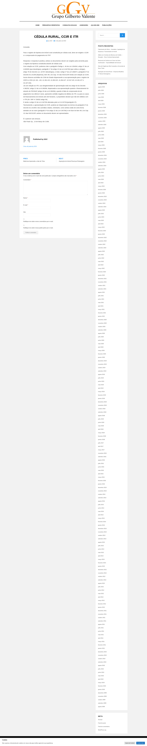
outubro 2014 (101, 494)
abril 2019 (100, 388)
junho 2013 (101, 549)
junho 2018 (101, 422)
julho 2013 (101, 545)
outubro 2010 (101, 658)
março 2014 (101, 518)
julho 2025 (101, 131)
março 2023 (101, 227)
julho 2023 (101, 213)
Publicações (107, 25)
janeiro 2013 (101, 566)
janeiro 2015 (101, 484)
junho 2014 (101, 508)
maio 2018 (101, 425)
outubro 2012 (101, 576)
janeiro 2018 (101, 439)
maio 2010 (101, 675)
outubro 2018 (101, 408)
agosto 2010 (101, 665)
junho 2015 (101, 467)
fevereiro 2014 (102, 521)
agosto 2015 (101, 460)
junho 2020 (101, 340)
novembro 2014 (102, 491)
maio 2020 (101, 343)
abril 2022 (100, 265)
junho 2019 (101, 381)
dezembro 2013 (102, 528)
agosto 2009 (101, 706)
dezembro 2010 (102, 651)
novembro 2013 (102, 532)
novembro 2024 (102, 158)
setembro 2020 (102, 330)
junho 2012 (101, 590)
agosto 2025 (101, 128)
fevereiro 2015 (102, 480)
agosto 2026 (101, 87)
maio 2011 (101, 634)
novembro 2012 (102, 573)
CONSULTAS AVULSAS (70, 25)
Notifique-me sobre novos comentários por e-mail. (38, 221)
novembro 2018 (102, 405)
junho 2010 (101, 672)
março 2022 (101, 268)
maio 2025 (101, 138)
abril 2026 (100, 100)
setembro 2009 (102, 703)
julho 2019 (101, 378)
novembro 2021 (102, 282)
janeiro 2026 (101, 111)
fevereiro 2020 (102, 354)
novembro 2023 (102, 200)
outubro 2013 (101, 535)
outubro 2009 (101, 699)
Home (37, 25)
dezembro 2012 (102, 569)
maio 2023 (101, 220)
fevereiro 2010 (102, 686)
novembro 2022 (102, 241)
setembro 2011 (102, 621)
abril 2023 (100, 223)
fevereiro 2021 (102, 312)
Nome (25, 198)
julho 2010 (101, 669)
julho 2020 (101, 336)
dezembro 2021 (102, 278)
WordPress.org (102, 730)
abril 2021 (100, 306)
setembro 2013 (102, 538)
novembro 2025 (102, 117)
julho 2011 (101, 627)
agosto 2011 (101, 624)
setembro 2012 (102, 580)
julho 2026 (101, 90)
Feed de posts (102, 723)
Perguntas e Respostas (51, 25)
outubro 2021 (101, 285)
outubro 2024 (101, 162)
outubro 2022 (101, 244)
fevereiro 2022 (102, 271)
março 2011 (101, 641)
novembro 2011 (102, 614)
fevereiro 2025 (102, 148)
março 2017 (101, 449)
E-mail (25, 205)
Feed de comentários (104, 726)
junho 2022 (101, 258)
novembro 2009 (102, 696)
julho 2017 (101, 443)
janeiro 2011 (101, 648)
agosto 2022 (101, 251)
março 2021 (101, 309)
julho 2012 (101, 586)
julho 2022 (101, 254)
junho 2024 (101, 176)
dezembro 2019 (102, 360)
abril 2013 (100, 556)
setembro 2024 (102, 165)
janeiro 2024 (101, 193)
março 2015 (101, 477)
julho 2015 (101, 463)
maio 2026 (101, 97)
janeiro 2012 (101, 607)
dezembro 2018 (102, 402)
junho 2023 (101, 217)
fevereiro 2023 (102, 230)
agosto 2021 (101, 292)
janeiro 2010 (101, 689)
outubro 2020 (101, 326)
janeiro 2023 (101, 234)
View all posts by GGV (30, 146)
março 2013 (101, 559)
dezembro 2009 (102, 693)
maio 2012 (101, 593)
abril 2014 (100, 514)
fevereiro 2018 (102, 436)
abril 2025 (100, 141)
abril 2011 (100, 638)
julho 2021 (101, 295)
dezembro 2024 (102, 155)
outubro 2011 (101, 617)
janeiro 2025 (101, 152)
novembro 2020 (102, 323)
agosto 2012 (101, 583)
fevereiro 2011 (102, 645)
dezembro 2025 (102, 114)
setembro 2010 (102, 662)
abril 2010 (100, 679)
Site (24, 212)
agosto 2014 (101, 501)
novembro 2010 (102, 655)
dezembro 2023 (102, 196)
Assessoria (84, 25)
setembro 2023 (102, 206)
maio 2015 (101, 470)
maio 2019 (101, 384)
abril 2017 (100, 446)
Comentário (27, 180)
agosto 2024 (101, 169)
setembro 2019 (102, 371)
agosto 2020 (101, 333)
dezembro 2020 (102, 319)
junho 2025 (101, 134)
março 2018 (101, 432)
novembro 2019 (102, 364)
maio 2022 (101, 261)
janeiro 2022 (101, 275)
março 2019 (101, 391)
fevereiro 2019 (102, 395)
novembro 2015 (102, 453)
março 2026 (101, 104)
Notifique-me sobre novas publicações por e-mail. (38, 228)
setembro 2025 (102, 124)
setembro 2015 (102, 456)
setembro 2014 (102, 497)
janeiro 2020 (101, 357)
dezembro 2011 (102, 610)
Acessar (100, 719)
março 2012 (101, 600)
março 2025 (101, 145)
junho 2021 (101, 299)
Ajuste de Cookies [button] (129, 743)
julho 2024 (101, 172)
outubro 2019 (101, 367)
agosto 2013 (101, 542)
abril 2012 (100, 597)
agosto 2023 (101, 210)
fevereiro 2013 (102, 562)
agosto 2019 (101, 374)
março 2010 (101, 682)
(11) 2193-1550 (95, 25)
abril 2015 (100, 473)
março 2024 (101, 186)
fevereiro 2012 (102, 604)
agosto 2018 (101, 415)
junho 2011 (101, 631)
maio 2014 (101, 511)
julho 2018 (101, 419)
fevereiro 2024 (102, 189)
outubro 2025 (101, 121)
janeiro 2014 (101, 525)
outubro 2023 (101, 203)
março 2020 (101, 350)
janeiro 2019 (101, 398)
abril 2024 (100, 182)
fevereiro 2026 (102, 107)
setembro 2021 (102, 289)
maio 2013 (101, 552)
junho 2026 (101, 93)
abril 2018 (100, 429)
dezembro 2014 (102, 487)
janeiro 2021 (101, 316)
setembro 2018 (102, 412)
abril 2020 (100, 347)
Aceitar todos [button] (140, 743)
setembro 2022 (102, 247)
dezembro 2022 (102, 237)
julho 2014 (101, 504)
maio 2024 (101, 179)
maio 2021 (101, 302)
